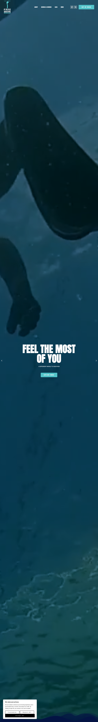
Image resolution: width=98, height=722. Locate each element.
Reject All (27, 712)
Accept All (20, 715)
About (36, 7)
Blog (56, 7)
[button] (2, 361)
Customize (12, 712)
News (62, 7)
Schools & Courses (46, 7)
